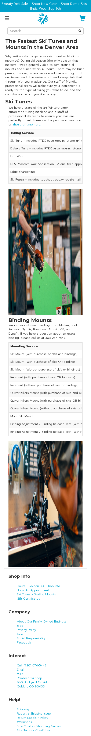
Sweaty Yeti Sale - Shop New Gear (29, 3)
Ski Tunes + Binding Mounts (36, 594)
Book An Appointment (33, 590)
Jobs (20, 634)
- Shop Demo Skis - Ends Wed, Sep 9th (60, 6)
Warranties (24, 722)
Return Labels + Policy (32, 718)
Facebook (24, 642)
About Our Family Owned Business (41, 621)
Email (20, 669)
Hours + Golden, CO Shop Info (38, 586)
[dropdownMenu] (7, 18)
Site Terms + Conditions (34, 730)
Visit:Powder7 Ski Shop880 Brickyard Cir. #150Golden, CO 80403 (34, 680)
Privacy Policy (26, 630)
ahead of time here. (26, 124)
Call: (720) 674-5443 (31, 665)
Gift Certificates (28, 598)
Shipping (23, 709)
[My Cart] (82, 20)
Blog (20, 626)
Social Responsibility (31, 638)
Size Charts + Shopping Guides (39, 726)
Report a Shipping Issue (34, 713)
